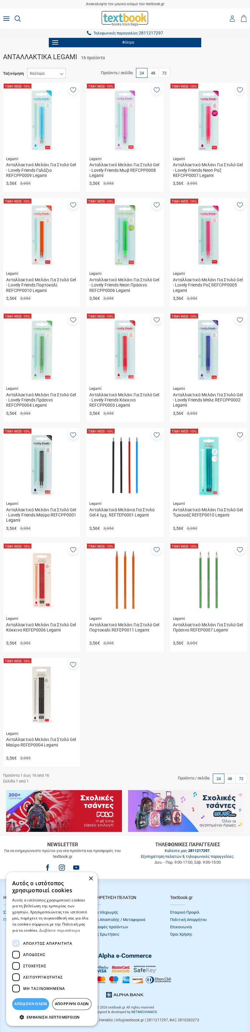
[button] (73, 89)
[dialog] (52, 949)
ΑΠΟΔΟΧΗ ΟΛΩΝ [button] (30, 1003)
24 (142, 73)
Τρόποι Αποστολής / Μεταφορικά (116, 919)
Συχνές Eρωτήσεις (103, 934)
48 (153, 73)
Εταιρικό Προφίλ (184, 912)
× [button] (90, 878)
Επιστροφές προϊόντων (107, 927)
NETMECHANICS (144, 1012)
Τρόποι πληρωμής (102, 912)
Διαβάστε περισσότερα (59, 930)
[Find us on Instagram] (62, 867)
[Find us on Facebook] (47, 867)
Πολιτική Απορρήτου (188, 919)
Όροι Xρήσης (181, 934)
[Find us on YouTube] (76, 867)
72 (164, 73)
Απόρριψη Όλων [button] (72, 1003)
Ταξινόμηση (13, 73)
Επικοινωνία (181, 927)
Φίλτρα (128, 42)
